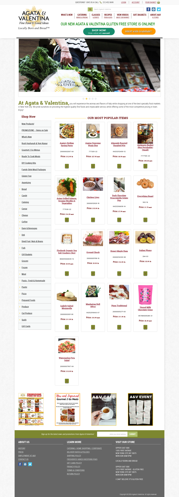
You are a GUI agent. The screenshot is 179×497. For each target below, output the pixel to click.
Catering (25, 202)
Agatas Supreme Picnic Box (93, 144)
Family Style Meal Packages (34, 169)
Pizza (24, 293)
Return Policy (73, 474)
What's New (27, 136)
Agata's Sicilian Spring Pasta (67, 144)
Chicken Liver (93, 197)
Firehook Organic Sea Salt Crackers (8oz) (67, 251)
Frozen (25, 267)
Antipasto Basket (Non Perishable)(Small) (145, 147)
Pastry (24, 287)
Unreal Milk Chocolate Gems (145, 308)
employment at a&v (27, 455)
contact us (23, 459)
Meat (24, 274)
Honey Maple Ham (119, 251)
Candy (24, 195)
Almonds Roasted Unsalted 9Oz (119, 144)
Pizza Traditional (119, 305)
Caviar (24, 208)
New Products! (28, 123)
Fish (23, 247)
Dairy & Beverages (29, 228)
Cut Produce (27, 313)
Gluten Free (26, 175)
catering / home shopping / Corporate (84, 448)
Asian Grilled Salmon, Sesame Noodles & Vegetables (67, 201)
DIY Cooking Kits (29, 162)
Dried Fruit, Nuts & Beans (32, 241)
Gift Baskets (27, 254)
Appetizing (26, 182)
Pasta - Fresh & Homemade (33, 280)
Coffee (24, 221)
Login (123, 2)
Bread (24, 189)
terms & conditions (76, 470)
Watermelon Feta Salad (67, 359)
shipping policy (74, 455)
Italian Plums (145, 250)
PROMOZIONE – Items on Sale (35, 130)
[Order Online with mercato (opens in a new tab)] (99, 31)
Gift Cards (26, 326)
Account (136, 2)
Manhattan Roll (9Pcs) (93, 305)
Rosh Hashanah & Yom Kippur (34, 143)
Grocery (25, 260)
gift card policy (74, 463)
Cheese (25, 215)
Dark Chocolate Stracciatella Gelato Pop (119, 198)
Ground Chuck (93, 252)
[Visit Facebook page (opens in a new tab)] (148, 9)
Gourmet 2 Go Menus (31, 149)
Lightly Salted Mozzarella (66, 307)
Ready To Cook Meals (31, 156)
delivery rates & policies (78, 452)
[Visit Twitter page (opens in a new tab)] (159, 9)
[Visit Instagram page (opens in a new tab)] (153, 9)
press (20, 452)
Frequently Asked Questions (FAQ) (82, 459)
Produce (25, 306)
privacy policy (73, 466)
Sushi (24, 319)
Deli (23, 234)
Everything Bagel (145, 196)
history (21, 448)
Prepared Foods (28, 300)
